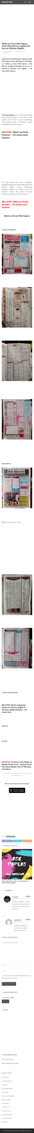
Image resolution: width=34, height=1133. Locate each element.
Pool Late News (6, 1099)
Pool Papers (5, 1103)
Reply (28, 896)
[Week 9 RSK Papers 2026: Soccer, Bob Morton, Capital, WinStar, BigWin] (17, 864)
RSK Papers (10, 836)
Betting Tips (5, 1077)
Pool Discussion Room (8, 1096)
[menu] (30, 2)
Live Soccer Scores (7, 1059)
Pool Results (5, 1107)
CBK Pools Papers (7, 1081)
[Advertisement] (17, 22)
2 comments (6, 52)
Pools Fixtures (6, 1111)
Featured (4, 1085)
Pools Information (7, 1114)
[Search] (25, 2)
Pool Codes (5, 1092)
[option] (17, 866)
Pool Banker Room (7, 1088)
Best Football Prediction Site (10, 1063)
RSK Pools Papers (8, 51)
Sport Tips (5, 1122)
